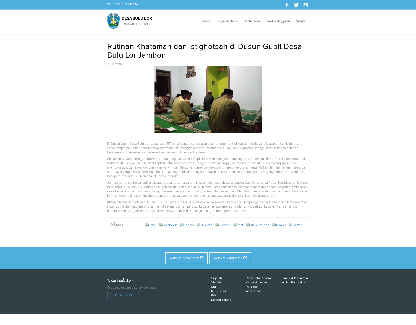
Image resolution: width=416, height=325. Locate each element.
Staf (214, 287)
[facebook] (286, 4)
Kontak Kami (122, 295)
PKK (213, 295)
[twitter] (296, 4)
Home (206, 21)
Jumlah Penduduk (293, 282)
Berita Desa (252, 21)
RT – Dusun (219, 291)
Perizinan (252, 287)
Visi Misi (216, 282)
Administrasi (254, 291)
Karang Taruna (221, 300)
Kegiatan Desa (227, 21)
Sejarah (216, 278)
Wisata (301, 21)
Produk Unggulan (278, 21)
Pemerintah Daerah (259, 278)
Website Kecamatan (184, 258)
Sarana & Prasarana (294, 278)
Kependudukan (256, 282)
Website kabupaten (228, 258)
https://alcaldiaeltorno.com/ (228, 320)
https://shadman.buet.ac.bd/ (188, 320)
